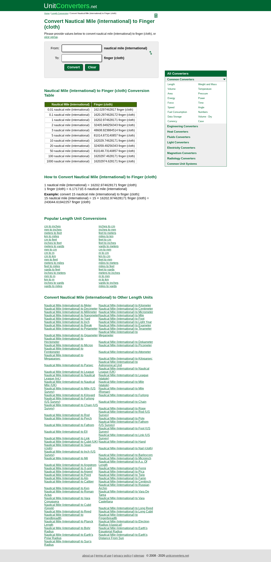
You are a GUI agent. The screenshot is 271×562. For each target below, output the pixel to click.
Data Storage (175, 116)
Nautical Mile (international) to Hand (122, 441)
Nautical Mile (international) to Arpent (68, 471)
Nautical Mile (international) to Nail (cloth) (126, 448)
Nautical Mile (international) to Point (67, 474)
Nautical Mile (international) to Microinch (125, 458)
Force (171, 102)
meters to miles (54, 262)
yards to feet (52, 269)
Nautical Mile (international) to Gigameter (71, 335)
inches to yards (54, 282)
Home (47, 13)
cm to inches (52, 226)
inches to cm (107, 226)
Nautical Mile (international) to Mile (121, 315)
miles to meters (108, 262)
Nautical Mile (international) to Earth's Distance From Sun (123, 536)
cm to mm (105, 249)
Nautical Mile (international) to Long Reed (126, 508)
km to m (49, 279)
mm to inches (53, 229)
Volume (172, 89)
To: (57, 58)
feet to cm (105, 239)
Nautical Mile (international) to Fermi (122, 468)
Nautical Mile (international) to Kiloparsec (125, 358)
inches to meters (55, 272)
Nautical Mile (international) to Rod (67, 415)
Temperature (204, 89)
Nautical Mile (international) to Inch (67, 322)
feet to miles (52, 266)
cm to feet (50, 239)
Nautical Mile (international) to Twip (122, 474)
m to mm (104, 276)
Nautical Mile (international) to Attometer (125, 351)
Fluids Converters (178, 137)
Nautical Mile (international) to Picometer (125, 345)
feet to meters (107, 233)
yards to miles (53, 286)
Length (171, 84)
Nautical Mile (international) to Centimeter (126, 308)
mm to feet (51, 259)
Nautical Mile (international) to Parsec (68, 365)
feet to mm (105, 259)
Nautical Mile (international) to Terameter (125, 328)
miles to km (106, 236)
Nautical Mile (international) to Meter (67, 305)
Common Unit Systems (182, 163)
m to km (104, 279)
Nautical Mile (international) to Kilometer (125, 305)
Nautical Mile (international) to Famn (122, 478)
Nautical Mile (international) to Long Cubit (126, 511)
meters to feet (53, 233)
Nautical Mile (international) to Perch (68, 418)
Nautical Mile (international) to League (69, 371)
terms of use (104, 555)
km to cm (104, 256)
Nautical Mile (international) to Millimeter (70, 312)
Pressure (203, 93)
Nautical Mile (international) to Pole (122, 418)
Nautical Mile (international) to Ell (66, 431)
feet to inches (107, 243)
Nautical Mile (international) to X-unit (68, 468)
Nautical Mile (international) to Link (67, 438)
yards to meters (109, 246)
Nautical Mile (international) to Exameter (125, 325)
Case (201, 121)
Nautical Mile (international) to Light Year (125, 322)
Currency (172, 121)
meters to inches (109, 272)
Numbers (203, 112)
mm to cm (50, 249)
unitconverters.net (177, 555)
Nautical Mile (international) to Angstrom (70, 465)
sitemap (139, 555)
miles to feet (106, 266)
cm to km (50, 256)
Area (170, 93)
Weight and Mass (207, 84)
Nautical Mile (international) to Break (68, 325)
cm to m (49, 252)
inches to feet (53, 243)
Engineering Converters (182, 126)
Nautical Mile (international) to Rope (122, 408)
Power (201, 98)
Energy (171, 98)
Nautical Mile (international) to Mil (66, 458)
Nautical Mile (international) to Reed (67, 511)
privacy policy (123, 555)
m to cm (104, 252)
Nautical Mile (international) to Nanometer (71, 315)
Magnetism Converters (182, 153)
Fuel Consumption (177, 112)
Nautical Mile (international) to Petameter (71, 328)
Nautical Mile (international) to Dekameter (126, 342)
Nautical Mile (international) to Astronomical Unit (118, 363)
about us (87, 555)
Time (201, 102)
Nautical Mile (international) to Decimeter (71, 308)
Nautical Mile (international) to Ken (66, 488)
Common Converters (180, 79)
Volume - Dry (205, 116)
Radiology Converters (181, 158)
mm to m (49, 276)
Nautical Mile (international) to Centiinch (125, 481)
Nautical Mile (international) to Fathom (69, 425)
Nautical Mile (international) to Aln (66, 478)
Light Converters (178, 142)
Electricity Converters (181, 147)
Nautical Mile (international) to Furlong (124, 395)
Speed (171, 107)
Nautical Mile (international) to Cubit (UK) (71, 441)
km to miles (51, 236)
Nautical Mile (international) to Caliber (69, 481)
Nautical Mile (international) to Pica (121, 471)
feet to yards (106, 269)
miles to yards (108, 286)
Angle (201, 107)
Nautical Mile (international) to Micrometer (126, 312)
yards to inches (108, 282)
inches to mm (107, 229)
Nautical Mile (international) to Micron (68, 345)
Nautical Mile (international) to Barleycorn (126, 455)
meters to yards (54, 246)
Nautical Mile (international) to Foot (121, 318)
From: (55, 48)
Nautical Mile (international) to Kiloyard (69, 395)
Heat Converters (177, 131)
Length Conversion (59, 13)
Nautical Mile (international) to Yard (67, 318)
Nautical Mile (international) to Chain (122, 401)
